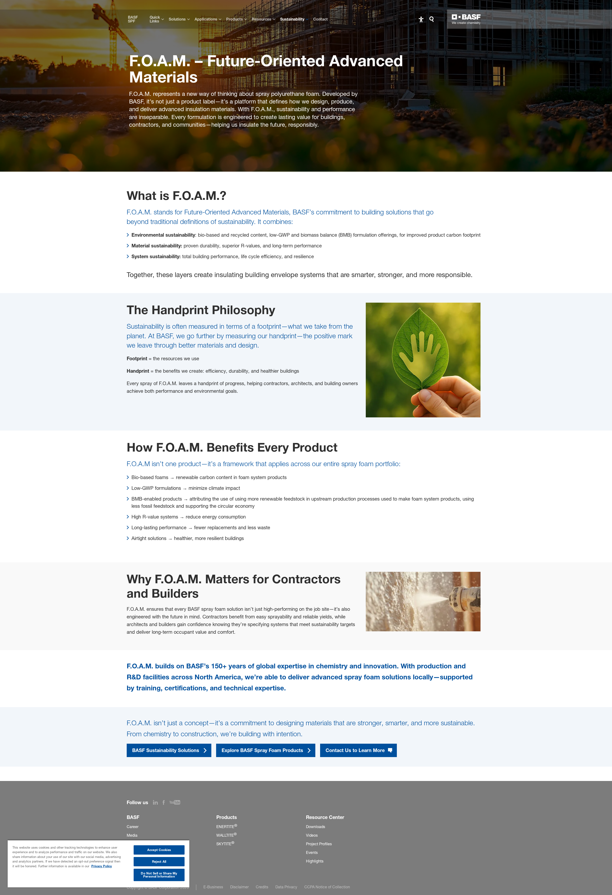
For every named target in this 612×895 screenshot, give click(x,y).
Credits (262, 886)
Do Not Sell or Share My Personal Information (159, 874)
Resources (261, 19)
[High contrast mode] (421, 19)
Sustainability (292, 19)
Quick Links (155, 19)
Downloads (315, 826)
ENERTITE (226, 826)
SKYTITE (225, 843)
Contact (320, 19)
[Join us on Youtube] (177, 803)
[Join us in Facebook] (166, 803)
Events (312, 852)
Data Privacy (286, 886)
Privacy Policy (101, 866)
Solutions (177, 19)
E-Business (213, 886)
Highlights (314, 861)
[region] (98, 863)
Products (234, 19)
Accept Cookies (159, 850)
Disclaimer (239, 886)
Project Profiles (319, 843)
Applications (206, 19)
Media (132, 835)
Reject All (159, 861)
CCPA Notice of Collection (327, 886)
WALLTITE (226, 835)
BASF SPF (133, 19)
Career (132, 826)
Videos (312, 835)
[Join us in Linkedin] (158, 803)
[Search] (432, 19)
